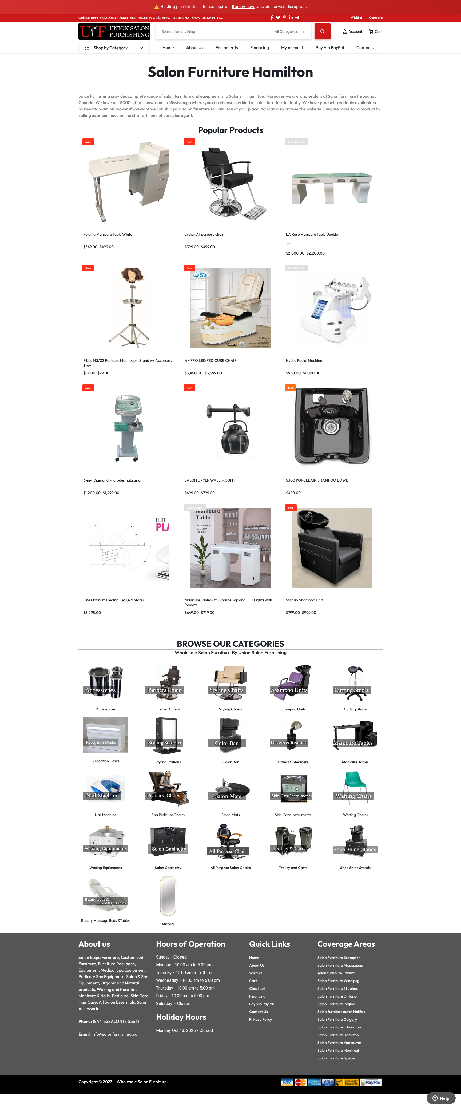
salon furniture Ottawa (336, 973)
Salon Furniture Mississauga (340, 965)
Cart (253, 980)
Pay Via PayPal (330, 47)
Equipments (227, 47)
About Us (194, 47)
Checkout (257, 988)
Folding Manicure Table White (107, 234)
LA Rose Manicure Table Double (312, 234)
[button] (84, 182)
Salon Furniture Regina (336, 1004)
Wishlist (356, 17)
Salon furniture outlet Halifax (341, 1011)
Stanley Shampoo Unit (304, 600)
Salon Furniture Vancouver (339, 1042)
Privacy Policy (260, 1019)
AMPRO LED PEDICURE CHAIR (211, 360)
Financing (259, 47)
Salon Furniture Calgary (337, 1019)
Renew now (243, 6)
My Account (292, 47)
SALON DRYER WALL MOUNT (210, 480)
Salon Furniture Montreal (338, 1050)
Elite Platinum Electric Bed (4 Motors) (113, 600)
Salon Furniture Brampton (339, 957)
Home (168, 47)
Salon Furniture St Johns (337, 988)
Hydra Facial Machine (304, 360)
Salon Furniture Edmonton (339, 1027)
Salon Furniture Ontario (337, 996)
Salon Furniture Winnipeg (338, 980)
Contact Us (366, 47)
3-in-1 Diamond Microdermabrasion (112, 480)
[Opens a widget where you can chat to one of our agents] (441, 1098)
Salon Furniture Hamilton (338, 1034)
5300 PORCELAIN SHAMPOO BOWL (317, 480)
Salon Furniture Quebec (336, 1058)
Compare (376, 17)
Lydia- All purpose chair (204, 234)
